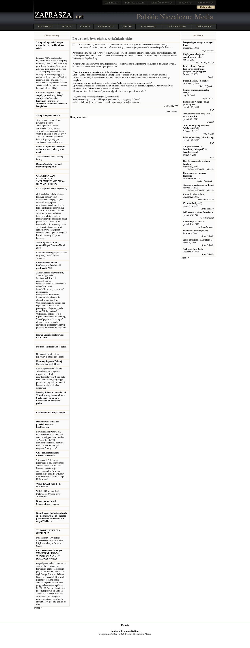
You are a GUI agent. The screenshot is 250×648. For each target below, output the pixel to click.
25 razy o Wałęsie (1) (192, 203)
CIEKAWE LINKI (106, 26)
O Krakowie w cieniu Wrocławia (198, 212)
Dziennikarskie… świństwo (196, 81)
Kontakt (125, 625)
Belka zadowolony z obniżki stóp (198, 137)
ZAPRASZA (135, 3)
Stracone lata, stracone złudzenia (198, 185)
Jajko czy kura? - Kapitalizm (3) (198, 240)
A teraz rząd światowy (193, 221)
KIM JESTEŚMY (45, 26)
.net (112, 3)
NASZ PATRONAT (149, 26)
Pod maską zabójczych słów (196, 230)
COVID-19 (85, 26)
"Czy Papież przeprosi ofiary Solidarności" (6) (196, 127)
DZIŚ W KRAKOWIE (177, 26)
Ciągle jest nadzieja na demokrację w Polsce (193, 55)
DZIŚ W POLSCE (204, 26)
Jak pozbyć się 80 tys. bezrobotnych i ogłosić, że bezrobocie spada (195, 149)
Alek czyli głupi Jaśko (193, 249)
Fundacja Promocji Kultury (125, 631)
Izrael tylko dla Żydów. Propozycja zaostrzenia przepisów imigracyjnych (194, 69)
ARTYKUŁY (67, 26)
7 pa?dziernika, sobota (193, 194)
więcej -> (38, 608)
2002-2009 (127, 26)
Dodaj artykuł (206, 7)
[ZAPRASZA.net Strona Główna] (53, 20)
